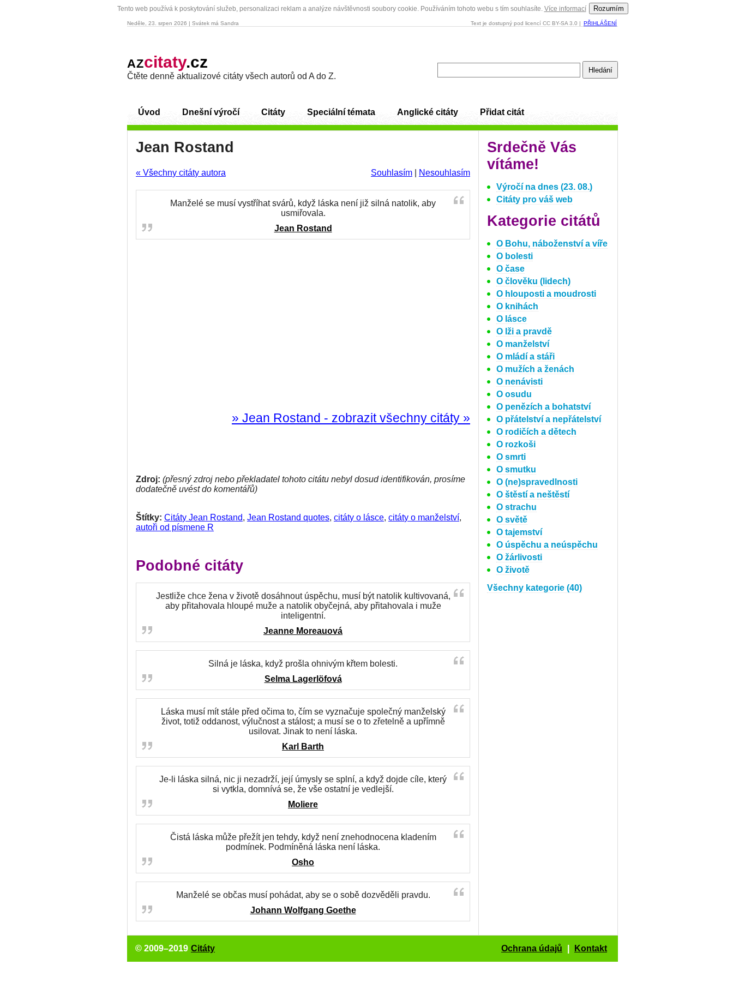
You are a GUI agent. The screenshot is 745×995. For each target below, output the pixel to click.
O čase (510, 268)
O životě (513, 569)
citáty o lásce (359, 517)
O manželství (522, 344)
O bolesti (514, 256)
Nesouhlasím (444, 172)
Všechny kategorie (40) (534, 587)
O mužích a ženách (535, 369)
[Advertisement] (303, 325)
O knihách (517, 306)
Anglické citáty (427, 112)
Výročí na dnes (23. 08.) (544, 186)
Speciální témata (341, 112)
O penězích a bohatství (543, 406)
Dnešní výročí (210, 112)
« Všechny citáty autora (181, 172)
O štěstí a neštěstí (532, 494)
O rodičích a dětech (536, 431)
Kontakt (590, 948)
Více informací (565, 9)
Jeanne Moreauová (303, 631)
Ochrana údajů (531, 948)
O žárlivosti (519, 557)
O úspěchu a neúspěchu (547, 544)
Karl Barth (303, 746)
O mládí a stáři (525, 356)
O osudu (514, 394)
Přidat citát (502, 112)
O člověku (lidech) (533, 281)
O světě (511, 519)
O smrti (511, 456)
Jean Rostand (303, 228)
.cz (167, 62)
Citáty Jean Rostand (203, 517)
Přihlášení (600, 23)
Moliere (303, 804)
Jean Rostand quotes (288, 517)
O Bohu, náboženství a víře (552, 243)
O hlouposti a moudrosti (546, 293)
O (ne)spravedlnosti (537, 482)
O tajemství (519, 532)
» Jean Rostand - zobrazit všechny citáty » (351, 418)
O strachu (516, 507)
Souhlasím (391, 172)
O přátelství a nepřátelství (548, 419)
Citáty (273, 112)
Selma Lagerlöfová (303, 679)
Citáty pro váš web (534, 199)
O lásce (511, 318)
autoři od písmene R (175, 527)
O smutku (516, 469)
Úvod (149, 112)
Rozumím (608, 8)
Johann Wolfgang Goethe (303, 910)
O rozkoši (516, 444)
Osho (303, 862)
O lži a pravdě (524, 331)
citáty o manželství (423, 517)
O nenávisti (519, 381)
